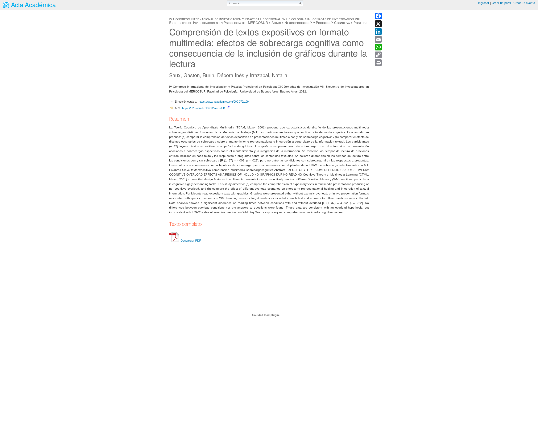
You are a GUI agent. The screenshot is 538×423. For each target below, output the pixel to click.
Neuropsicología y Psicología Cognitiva (317, 22)
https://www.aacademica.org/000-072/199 (224, 101)
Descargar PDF (191, 240)
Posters (360, 22)
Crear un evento (524, 3)
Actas (276, 22)
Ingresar (483, 3)
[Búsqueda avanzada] (229, 3)
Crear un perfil (501, 3)
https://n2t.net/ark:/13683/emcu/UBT (204, 108)
